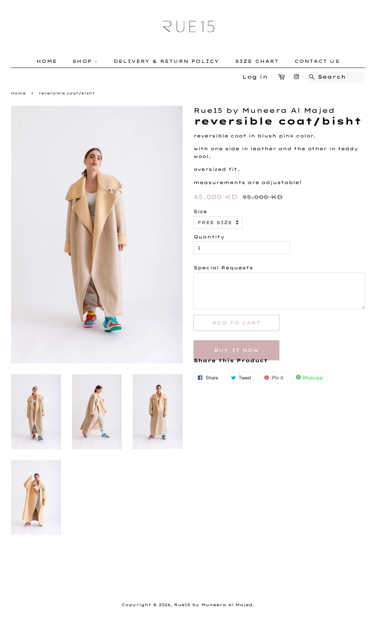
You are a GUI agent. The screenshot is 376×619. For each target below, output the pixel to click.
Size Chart (257, 61)
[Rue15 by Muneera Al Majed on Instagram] (296, 76)
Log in (255, 76)
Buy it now (236, 350)
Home (46, 61)
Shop (83, 61)
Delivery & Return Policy (166, 61)
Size (200, 211)
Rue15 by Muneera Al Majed (213, 604)
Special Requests (223, 267)
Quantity (209, 237)
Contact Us (317, 61)
